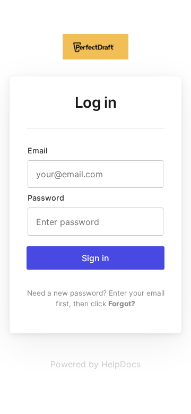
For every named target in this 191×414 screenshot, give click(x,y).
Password (46, 197)
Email (38, 150)
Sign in (95, 258)
